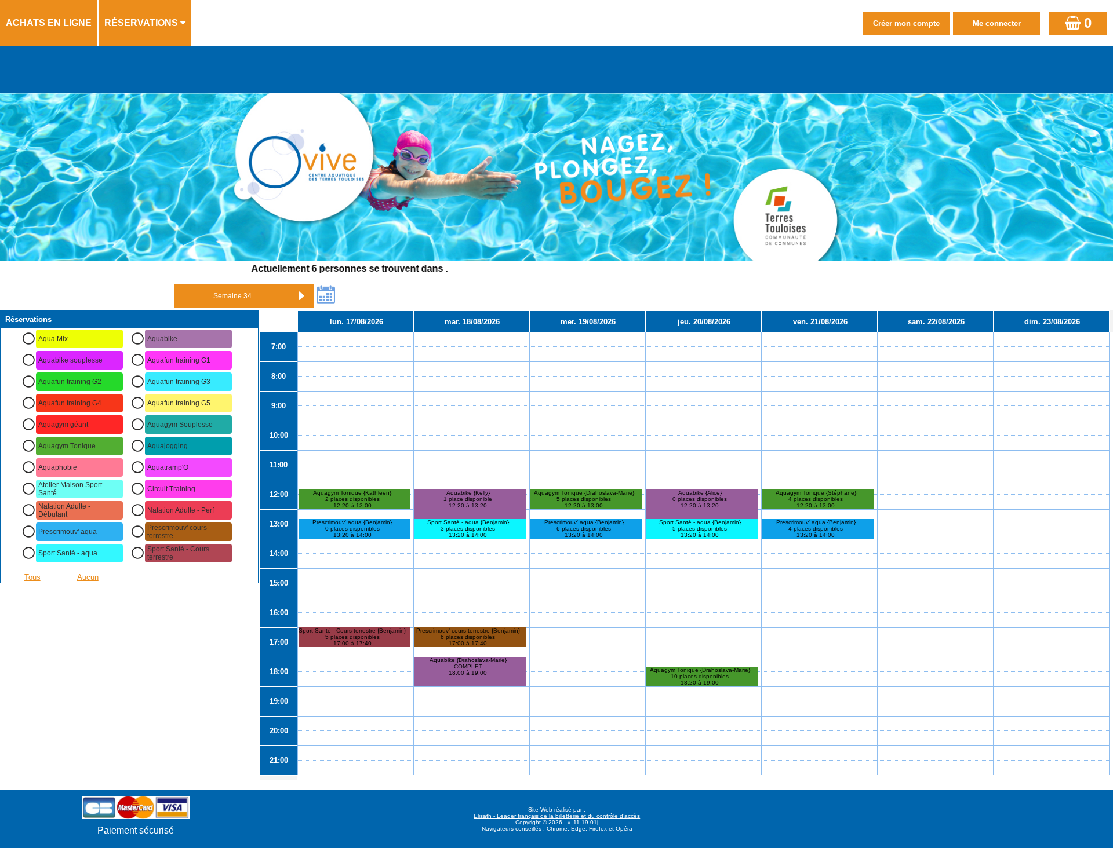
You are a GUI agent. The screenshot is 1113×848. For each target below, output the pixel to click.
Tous (32, 577)
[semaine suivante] (302, 296)
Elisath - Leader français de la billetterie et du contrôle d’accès (557, 816)
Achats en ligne (49, 23)
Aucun (88, 577)
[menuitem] (49, 23)
